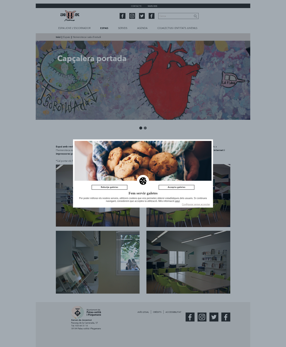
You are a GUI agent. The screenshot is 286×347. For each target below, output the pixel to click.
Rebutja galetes (109, 187)
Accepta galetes (176, 187)
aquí (177, 201)
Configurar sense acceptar (196, 204)
